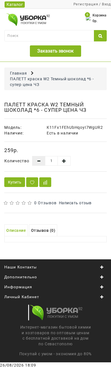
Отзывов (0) (43, 230)
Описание (16, 230)
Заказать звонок (55, 51)
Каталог (15, 4)
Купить (14, 182)
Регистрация (85, 4)
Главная (18, 73)
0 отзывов (45, 203)
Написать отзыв (75, 203)
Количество (16, 161)
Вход (106, 4)
